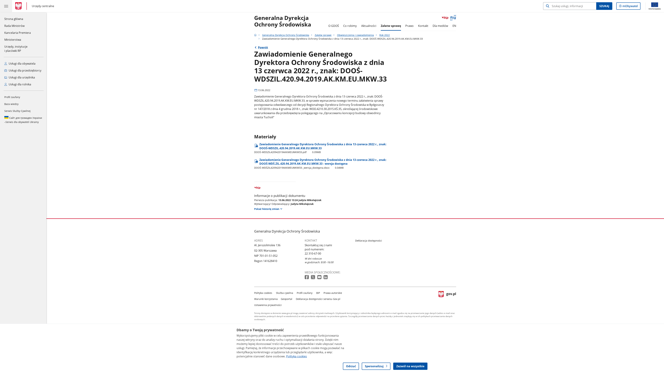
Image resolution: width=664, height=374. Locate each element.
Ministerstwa (12, 40)
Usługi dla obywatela (21, 63)
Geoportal (286, 299)
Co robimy (350, 26)
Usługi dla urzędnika (21, 77)
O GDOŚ (333, 26)
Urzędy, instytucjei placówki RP (15, 49)
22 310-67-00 (313, 253)
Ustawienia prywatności (268, 305)
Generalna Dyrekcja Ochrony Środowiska (285, 35)
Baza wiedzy (11, 104)
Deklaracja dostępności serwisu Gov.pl (318, 299)
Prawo (409, 26)
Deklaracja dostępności (368, 240)
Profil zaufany (12, 97)
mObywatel (630, 7)
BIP (318, 293)
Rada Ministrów (14, 26)
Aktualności (368, 26)
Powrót (263, 47)
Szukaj (604, 6)
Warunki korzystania (266, 299)
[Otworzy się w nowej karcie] (307, 277)
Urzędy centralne (43, 6)
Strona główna (17, 19)
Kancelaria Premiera (17, 33)
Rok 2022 (384, 35)
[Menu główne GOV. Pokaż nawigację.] (6, 6)
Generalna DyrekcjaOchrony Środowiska (282, 21)
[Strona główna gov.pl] (19, 6)
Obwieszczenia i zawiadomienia (355, 35)
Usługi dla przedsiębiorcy (24, 70)
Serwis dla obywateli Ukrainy (23, 120)
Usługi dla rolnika (19, 84)
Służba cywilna (284, 293)
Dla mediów (440, 26)
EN (454, 26)
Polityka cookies (263, 293)
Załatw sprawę (391, 26)
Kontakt (423, 26)
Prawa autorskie (333, 293)
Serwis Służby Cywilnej (17, 111)
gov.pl (451, 298)
